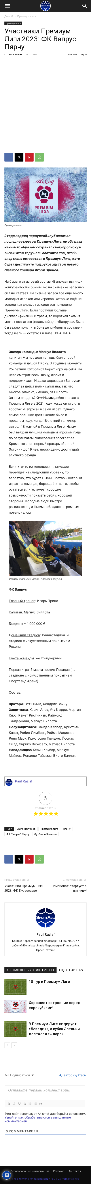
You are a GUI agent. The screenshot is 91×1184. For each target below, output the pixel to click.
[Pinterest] (29, 157)
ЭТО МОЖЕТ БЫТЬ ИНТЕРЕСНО (30, 970)
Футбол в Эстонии (45, 834)
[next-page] (14, 1045)
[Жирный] (8, 1103)
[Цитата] (40, 1103)
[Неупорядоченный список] (35, 1103)
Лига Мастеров (26, 828)
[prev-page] (7, 1045)
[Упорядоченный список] (29, 1103)
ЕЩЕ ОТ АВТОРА (71, 970)
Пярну (66, 828)
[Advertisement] (45, 105)
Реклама (58, 1171)
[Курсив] (14, 1103)
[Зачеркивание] (24, 1103)
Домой (8, 16)
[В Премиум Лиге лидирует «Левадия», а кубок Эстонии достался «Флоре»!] (15, 1029)
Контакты (74, 1171)
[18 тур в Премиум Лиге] (15, 987)
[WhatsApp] (39, 157)
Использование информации (29, 1171)
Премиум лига (26, 16)
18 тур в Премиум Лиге (49, 981)
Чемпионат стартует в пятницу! (69, 888)
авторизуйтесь (74, 1075)
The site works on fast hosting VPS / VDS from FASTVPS (45, 1178)
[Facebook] (8, 157)
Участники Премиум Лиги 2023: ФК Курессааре (23, 888)
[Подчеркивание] (19, 1103)
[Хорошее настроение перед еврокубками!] (15, 1006)
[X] (19, 157)
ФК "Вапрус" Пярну (17, 834)
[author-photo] (45, 928)
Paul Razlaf (15, 54)
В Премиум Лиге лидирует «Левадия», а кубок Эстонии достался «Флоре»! (54, 1029)
